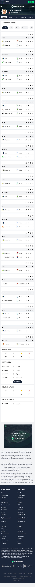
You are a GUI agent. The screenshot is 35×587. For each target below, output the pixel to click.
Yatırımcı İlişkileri (22, 573)
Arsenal (19, 528)
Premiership (4, 509)
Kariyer (4, 17)
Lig (11, 27)
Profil (16, 17)
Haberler (31, 17)
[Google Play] (17, 566)
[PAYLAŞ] (33, 6)
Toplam (5, 27)
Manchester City (4, 502)
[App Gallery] (28, 566)
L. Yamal (3, 538)
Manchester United (5, 504)
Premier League (4, 495)
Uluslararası (24, 27)
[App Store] (6, 566)
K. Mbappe (3, 497)
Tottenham (20, 531)
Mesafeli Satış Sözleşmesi (25, 576)
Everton (19, 543)
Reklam (10, 573)
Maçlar (10, 17)
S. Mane (3, 512)
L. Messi (3, 524)
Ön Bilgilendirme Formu (18, 578)
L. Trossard (3, 543)
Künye (4, 573)
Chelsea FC (3, 514)
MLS (19, 504)
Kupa (17, 27)
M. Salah (3, 500)
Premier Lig (20, 507)
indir (31, 2)
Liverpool (20, 524)
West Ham (20, 538)
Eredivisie (20, 502)
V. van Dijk (3, 536)
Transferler (23, 17)
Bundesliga (3, 507)
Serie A (2, 492)
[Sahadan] (17, 6)
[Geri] (5, 6)
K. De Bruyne (4, 528)
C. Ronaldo (3, 521)
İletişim (30, 573)
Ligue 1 (19, 500)
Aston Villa (20, 541)
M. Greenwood (4, 541)
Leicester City (21, 536)
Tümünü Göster (17, 381)
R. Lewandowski (5, 533)
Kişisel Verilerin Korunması (10, 576)
